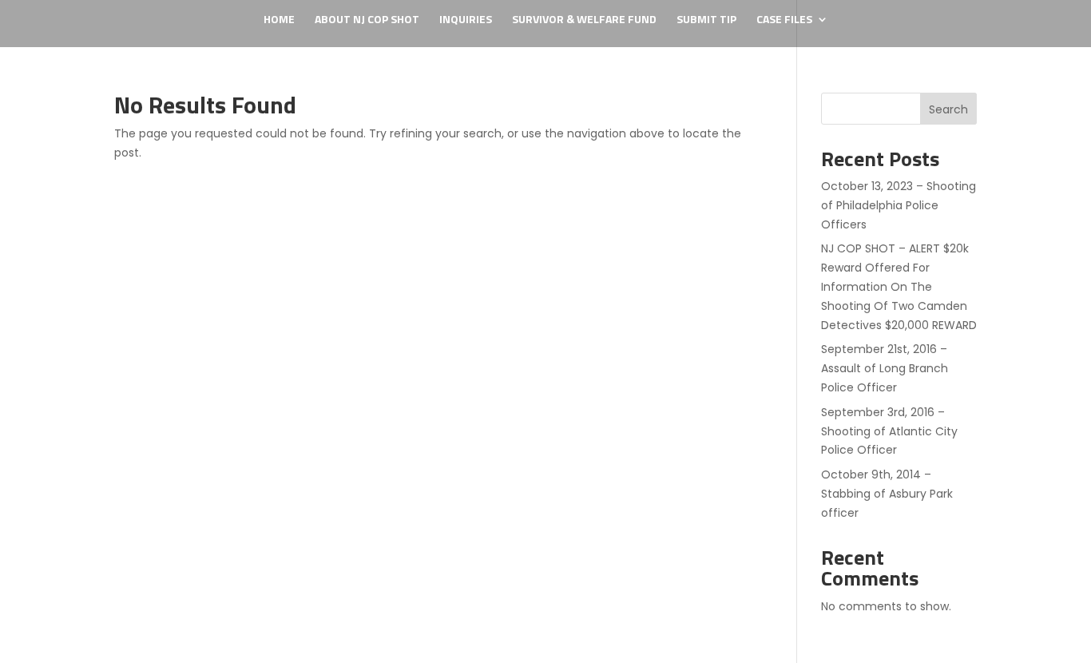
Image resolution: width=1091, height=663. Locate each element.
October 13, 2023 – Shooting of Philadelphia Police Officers (898, 205)
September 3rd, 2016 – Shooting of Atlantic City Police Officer (889, 431)
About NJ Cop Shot (367, 20)
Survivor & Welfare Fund (584, 20)
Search (948, 109)
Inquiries (465, 20)
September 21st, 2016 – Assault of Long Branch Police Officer (884, 368)
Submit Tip (706, 20)
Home (279, 20)
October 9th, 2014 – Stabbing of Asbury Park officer (887, 493)
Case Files (784, 20)
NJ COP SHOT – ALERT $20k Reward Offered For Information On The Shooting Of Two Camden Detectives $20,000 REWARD (899, 286)
